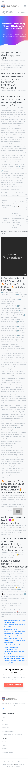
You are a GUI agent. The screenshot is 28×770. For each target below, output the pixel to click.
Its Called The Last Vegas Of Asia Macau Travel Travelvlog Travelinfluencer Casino (13, 647)
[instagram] (5, 1)
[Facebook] (3, 1)
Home (14, 32)
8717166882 (23, 12)
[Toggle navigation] (25, 6)
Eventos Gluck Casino (10, 629)
